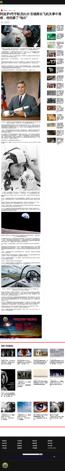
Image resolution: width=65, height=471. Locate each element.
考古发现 (59, 6)
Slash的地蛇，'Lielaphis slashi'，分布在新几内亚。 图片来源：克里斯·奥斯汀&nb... (60, 108)
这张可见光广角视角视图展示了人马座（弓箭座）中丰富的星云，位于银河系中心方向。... (60, 133)
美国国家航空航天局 (20, 380)
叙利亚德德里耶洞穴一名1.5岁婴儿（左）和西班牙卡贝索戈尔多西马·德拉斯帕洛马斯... (60, 61)
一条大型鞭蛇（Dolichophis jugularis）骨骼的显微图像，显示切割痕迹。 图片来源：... (60, 117)
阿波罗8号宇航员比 (53, 413)
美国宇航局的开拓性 (4, 391)
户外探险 (3, 11)
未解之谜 (44, 6)
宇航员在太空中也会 (20, 359)
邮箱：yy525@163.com (32, 457)
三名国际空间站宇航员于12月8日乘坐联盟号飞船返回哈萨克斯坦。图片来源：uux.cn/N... (57, 362)
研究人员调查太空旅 (37, 413)
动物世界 (30, 6)
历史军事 (25, 6)
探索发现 (49, 6)
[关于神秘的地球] (5, 465)
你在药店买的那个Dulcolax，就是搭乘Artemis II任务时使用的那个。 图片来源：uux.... (24, 362)
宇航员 (13, 338)
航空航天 (16, 6)
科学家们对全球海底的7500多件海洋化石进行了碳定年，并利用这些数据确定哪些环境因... (60, 70)
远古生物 (40, 6)
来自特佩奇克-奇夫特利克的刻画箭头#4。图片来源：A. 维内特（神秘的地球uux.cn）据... (60, 53)
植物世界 (35, 6)
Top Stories (7, 346)
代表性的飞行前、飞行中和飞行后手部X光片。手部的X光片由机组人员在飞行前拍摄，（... (8, 362)
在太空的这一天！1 (4, 413)
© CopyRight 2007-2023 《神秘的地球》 (14, 457)
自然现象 (54, 6)
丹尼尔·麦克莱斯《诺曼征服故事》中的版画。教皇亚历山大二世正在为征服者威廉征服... (60, 125)
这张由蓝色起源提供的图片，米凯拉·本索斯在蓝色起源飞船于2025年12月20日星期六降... (41, 362)
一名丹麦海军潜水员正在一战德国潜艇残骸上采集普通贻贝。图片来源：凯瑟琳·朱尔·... (60, 36)
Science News (19, 11)
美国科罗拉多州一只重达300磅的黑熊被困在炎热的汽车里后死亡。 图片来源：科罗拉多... (60, 101)
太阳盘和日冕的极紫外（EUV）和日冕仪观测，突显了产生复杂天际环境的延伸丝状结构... (60, 28)
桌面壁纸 (8, 11)
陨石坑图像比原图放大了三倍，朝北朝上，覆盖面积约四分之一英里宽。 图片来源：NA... (60, 93)
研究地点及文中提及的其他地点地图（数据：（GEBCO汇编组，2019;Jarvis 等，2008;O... (60, 45)
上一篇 (1, 338)
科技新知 (6, 6)
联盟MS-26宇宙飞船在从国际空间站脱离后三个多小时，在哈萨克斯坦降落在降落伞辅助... (41, 383)
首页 (2, 6)
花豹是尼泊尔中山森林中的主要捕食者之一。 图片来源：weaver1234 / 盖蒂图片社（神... (60, 141)
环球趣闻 (13, 11)
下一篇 (4, 338)
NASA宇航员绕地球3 (53, 359)
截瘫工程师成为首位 (37, 359)
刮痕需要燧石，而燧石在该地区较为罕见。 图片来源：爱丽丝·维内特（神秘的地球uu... (60, 86)
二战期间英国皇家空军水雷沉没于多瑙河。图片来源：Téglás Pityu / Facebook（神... (60, 78)
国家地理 (20, 6)
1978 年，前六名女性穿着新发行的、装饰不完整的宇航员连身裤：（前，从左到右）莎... (8, 394)
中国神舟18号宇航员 (53, 379)
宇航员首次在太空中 (4, 359)
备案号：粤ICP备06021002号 (46, 457)
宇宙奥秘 (11, 6)
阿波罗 (10, 338)
